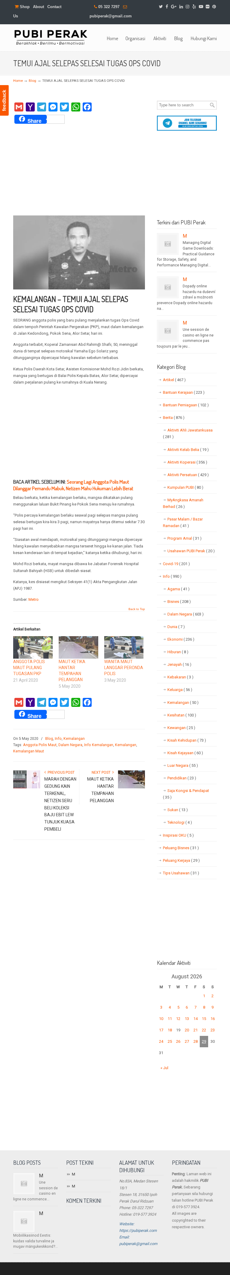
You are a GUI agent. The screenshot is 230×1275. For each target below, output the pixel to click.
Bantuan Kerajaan (184, 392)
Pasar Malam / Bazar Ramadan (183, 522)
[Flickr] (208, 6)
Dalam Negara (70, 745)
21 (195, 1030)
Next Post (102, 772)
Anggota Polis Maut (40, 745)
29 (204, 1041)
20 (187, 1030)
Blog (32, 81)
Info (58, 739)
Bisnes (179, 601)
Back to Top (136, 609)
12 (178, 1018)
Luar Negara (182, 765)
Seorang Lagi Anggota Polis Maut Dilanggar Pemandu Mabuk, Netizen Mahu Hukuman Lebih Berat (73, 485)
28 (195, 1041)
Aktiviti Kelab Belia (188, 449)
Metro (33, 599)
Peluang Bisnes (181, 848)
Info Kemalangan (98, 745)
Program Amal (184, 538)
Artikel (174, 380)
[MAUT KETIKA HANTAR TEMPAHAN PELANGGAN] (78, 647)
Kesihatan (181, 715)
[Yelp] (194, 6)
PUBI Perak (50, 37)
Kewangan (181, 727)
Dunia (176, 626)
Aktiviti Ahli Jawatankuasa (188, 433)
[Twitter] (161, 6)
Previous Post (60, 772)
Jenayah (179, 664)
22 (204, 1030)
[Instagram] (187, 6)
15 (204, 1018)
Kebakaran (180, 677)
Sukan (177, 810)
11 (170, 1018)
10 (161, 1018)
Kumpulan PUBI (185, 487)
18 (170, 1030)
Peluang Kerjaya (181, 860)
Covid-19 (176, 564)
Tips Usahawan (181, 873)
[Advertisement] (79, 170)
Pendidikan (181, 778)
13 (187, 1018)
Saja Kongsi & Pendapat (186, 793)
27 (187, 1041)
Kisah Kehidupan (186, 740)
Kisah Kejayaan (185, 753)
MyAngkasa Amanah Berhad (183, 503)
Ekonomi (180, 639)
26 (178, 1041)
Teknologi (179, 822)
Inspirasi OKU (178, 835)
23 (213, 1030)
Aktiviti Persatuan (188, 475)
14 (195, 1018)
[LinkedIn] (181, 6)
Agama (178, 589)
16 (213, 1018)
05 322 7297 (108, 6)
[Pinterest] (214, 6)
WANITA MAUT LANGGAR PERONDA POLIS (123, 667)
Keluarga (179, 689)
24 (161, 1041)
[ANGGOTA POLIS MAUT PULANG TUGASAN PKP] (33, 647)
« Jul (164, 1068)
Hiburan (177, 652)
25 (170, 1041)
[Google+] (173, 6)
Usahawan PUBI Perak (191, 551)
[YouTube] (201, 6)
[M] (168, 244)
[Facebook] (167, 6)
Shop (24, 6)
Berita (173, 417)
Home (18, 81)
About (38, 6)
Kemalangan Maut (28, 751)
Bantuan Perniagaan (186, 405)
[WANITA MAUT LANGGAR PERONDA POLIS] (124, 647)
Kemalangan (74, 739)
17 (161, 1030)
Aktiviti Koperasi (187, 462)
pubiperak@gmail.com (111, 16)
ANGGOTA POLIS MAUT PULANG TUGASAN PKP (29, 667)
